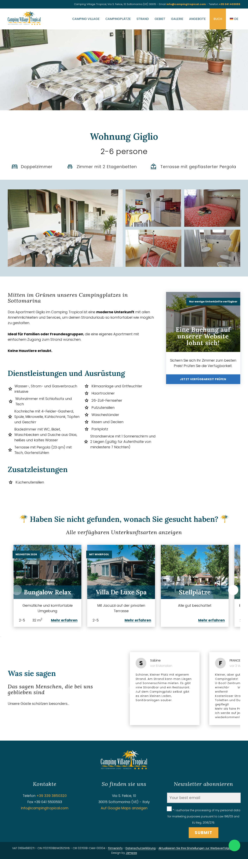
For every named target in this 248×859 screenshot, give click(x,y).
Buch (218, 19)
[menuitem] (234, 19)
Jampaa (131, 853)
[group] (47, 586)
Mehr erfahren (64, 620)
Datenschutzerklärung (141, 848)
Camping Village (86, 19)
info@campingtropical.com (186, 4)
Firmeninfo (115, 848)
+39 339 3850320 (51, 795)
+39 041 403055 (229, 4)
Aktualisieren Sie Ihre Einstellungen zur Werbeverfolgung (196, 848)
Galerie (177, 19)
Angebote (197, 19)
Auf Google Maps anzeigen (124, 808)
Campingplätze (118, 19)
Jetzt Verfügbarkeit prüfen (203, 379)
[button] (233, 590)
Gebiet (160, 19)
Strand (143, 19)
